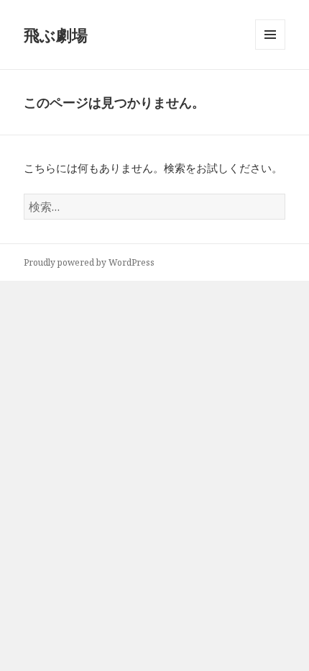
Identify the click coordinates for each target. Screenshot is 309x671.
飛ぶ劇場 (56, 34)
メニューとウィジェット (270, 49)
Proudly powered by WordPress (89, 262)
